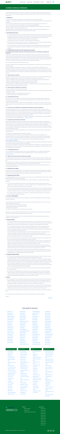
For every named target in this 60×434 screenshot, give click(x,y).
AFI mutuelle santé (35, 335)
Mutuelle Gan (22, 339)
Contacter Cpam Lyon (23, 373)
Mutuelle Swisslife (10, 327)
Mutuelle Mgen (22, 314)
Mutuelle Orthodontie (23, 352)
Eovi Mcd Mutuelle (23, 329)
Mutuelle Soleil (47, 344)
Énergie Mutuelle (23, 332)
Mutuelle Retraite (10, 351)
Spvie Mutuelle (22, 324)
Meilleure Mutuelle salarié (49, 359)
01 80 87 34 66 (43, 418)
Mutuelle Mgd (34, 340)
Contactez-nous (26, 410)
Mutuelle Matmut (10, 337)
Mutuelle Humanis (23, 322)
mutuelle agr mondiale (36, 342)
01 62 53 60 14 (43, 424)
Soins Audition (35, 366)
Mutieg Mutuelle (35, 327)
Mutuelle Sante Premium (24, 344)
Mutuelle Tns (10, 354)
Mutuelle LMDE (22, 340)
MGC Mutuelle (34, 324)
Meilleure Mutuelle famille (49, 360)
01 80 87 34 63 (43, 413)
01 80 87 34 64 (43, 415)
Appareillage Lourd (23, 392)
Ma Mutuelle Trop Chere (24, 384)
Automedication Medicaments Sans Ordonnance (48, 384)
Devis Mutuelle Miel (48, 335)
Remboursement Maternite (37, 357)
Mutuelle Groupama (10, 316)
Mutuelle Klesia (35, 329)
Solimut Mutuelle (48, 322)
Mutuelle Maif (9, 339)
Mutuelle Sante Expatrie (49, 374)
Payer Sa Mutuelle (35, 386)
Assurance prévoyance (48, 367)
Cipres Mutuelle (10, 329)
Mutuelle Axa (9, 322)
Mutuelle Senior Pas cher (24, 321)
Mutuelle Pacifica (10, 342)
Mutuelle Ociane (10, 334)
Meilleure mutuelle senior (49, 354)
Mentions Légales (27, 408)
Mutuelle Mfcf (47, 342)
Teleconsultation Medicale (12, 392)
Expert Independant (23, 382)
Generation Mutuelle (35, 313)
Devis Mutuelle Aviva (36, 334)
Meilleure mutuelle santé (49, 351)
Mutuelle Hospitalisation (11, 357)
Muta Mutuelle (34, 321)
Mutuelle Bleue (47, 324)
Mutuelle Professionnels (23, 354)
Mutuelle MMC (47, 340)
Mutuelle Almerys (10, 319)
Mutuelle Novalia (23, 342)
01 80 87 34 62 (43, 411)
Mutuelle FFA (47, 339)
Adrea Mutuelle (47, 311)
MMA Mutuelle (47, 327)
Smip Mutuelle (9, 324)
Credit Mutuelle (47, 319)
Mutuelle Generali (48, 326)
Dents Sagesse (10, 384)
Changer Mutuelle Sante (36, 344)
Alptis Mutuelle (47, 313)
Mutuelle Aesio (10, 311)
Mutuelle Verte (22, 335)
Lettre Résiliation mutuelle (12, 367)
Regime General (35, 369)
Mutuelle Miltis (35, 332)
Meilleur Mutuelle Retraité (49, 352)
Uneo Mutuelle (47, 316)
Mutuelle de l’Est (23, 334)
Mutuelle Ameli (10, 314)
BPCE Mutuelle (35, 337)
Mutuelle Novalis (35, 339)
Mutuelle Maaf (22, 311)
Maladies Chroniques (36, 376)
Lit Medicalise (10, 381)
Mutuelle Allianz (10, 313)
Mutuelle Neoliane (48, 321)
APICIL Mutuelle (10, 340)
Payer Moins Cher (10, 376)
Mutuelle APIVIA (48, 337)
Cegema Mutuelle (35, 326)
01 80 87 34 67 (43, 420)
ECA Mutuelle (22, 327)
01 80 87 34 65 (43, 416)
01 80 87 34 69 (43, 423)
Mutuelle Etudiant (23, 359)
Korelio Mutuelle (35, 316)
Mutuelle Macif (22, 313)
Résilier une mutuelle (11, 365)
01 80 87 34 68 (43, 421)
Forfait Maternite (35, 381)
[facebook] (50, 297)
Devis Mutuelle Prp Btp (49, 334)
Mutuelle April (34, 322)
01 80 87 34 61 (43, 410)
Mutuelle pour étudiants (11, 368)
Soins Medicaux (35, 368)
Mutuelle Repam (23, 316)
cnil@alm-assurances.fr (29, 117)
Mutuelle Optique (10, 352)
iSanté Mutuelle (22, 326)
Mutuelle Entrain (48, 332)
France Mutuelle (10, 335)
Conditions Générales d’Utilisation (30, 411)
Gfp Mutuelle (34, 314)
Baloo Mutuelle (47, 314)
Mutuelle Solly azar (10, 332)
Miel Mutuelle (9, 326)
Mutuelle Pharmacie (23, 357)
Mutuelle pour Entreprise (11, 370)
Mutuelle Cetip (22, 319)
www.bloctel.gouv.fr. (10, 154)
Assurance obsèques (48, 365)
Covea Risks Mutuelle (48, 329)
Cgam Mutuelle (35, 319)
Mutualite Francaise (23, 351)
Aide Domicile (35, 384)
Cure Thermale (35, 371)
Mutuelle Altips (22, 337)
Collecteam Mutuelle (36, 311)
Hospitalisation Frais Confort (37, 379)
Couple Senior (35, 373)
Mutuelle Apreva (10, 321)
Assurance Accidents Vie (36, 374)
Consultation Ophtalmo (23, 368)
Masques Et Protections (23, 390)
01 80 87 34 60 (43, 408)
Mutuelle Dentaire (10, 356)
